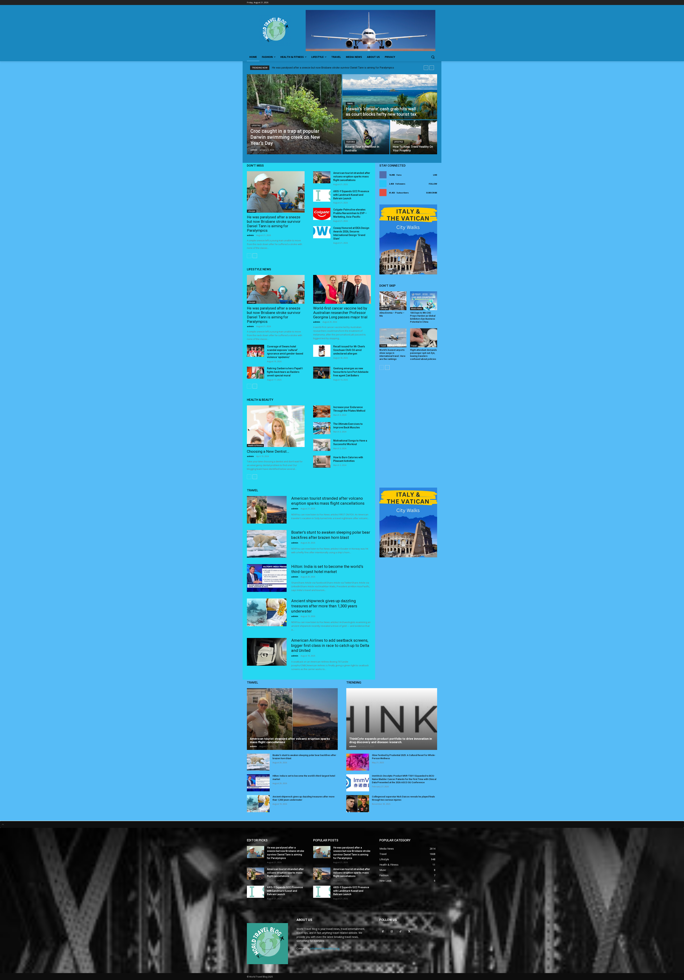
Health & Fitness (255, 445)
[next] (431, 67)
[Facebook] (382, 931)
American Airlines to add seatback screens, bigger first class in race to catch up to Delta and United (330, 645)
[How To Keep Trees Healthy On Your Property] (413, 137)
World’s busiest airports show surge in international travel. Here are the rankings (392, 354)
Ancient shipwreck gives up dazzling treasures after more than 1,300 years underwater (324, 606)
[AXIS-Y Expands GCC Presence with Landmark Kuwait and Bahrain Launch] (321, 196)
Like (435, 175)
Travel (350, 104)
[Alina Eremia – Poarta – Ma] (392, 300)
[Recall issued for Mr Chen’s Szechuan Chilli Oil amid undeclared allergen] (321, 351)
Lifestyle (256, 126)
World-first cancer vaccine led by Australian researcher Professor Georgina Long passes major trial (340, 312)
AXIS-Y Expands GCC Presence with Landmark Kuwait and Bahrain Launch (351, 195)
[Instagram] (391, 931)
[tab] (342, 824)
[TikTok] (400, 931)
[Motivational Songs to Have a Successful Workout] (321, 445)
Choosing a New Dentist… (268, 451)
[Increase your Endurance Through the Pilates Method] (321, 411)
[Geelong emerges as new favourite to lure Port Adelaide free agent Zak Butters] (321, 373)
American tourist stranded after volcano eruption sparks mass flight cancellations (351, 177)
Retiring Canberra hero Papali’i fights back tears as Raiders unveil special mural (285, 372)
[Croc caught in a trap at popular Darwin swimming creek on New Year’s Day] (294, 114)
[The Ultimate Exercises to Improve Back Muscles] (321, 428)
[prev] (426, 67)
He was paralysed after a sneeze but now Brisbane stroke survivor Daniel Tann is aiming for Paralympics (333, 67)
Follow (433, 183)
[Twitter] (409, 931)
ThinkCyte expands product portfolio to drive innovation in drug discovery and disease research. (390, 740)
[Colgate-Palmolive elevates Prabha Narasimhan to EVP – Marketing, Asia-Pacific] (321, 214)
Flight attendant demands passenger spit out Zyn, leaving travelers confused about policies (423, 354)
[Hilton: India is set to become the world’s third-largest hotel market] (267, 578)
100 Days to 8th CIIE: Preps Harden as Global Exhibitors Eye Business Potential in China (422, 317)
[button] (433, 57)
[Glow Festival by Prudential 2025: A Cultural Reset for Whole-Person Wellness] (357, 762)
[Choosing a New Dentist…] (276, 426)
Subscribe (431, 192)
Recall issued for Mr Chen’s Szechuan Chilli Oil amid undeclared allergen (349, 350)
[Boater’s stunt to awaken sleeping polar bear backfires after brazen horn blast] (267, 544)
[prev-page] (249, 255)
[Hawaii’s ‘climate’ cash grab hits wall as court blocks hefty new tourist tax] (389, 96)
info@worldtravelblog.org (324, 948)
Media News (416, 308)
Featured (350, 142)
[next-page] (255, 255)
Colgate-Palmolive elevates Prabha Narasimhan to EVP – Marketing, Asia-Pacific (350, 213)
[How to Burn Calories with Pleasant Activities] (321, 462)
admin (250, 235)
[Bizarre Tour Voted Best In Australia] (365, 137)
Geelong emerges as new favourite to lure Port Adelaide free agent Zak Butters (350, 372)
